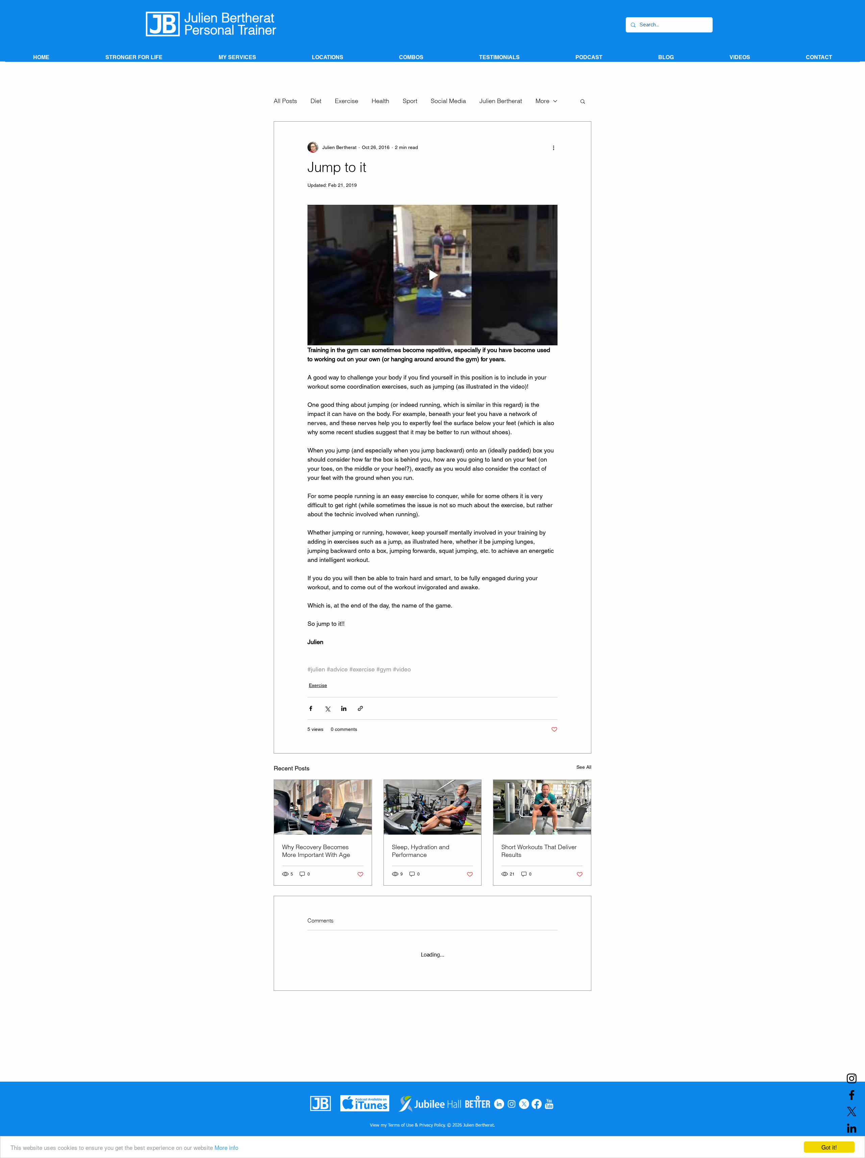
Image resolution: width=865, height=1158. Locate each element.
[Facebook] (537, 1104)
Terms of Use (401, 1125)
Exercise (346, 101)
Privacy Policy (432, 1125)
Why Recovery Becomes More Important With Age (316, 851)
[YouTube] (549, 1104)
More (542, 101)
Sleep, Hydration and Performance (420, 851)
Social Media (448, 101)
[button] (582, 101)
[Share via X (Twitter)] (327, 708)
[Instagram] (511, 1104)
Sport (410, 101)
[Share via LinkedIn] (344, 708)
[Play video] (432, 275)
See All (583, 767)
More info (226, 1147)
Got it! (829, 1147)
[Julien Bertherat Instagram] (851, 1078)
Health (380, 101)
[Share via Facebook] (310, 708)
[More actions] (553, 147)
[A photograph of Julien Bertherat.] (323, 807)
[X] (524, 1104)
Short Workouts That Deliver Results (539, 851)
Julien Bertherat (500, 101)
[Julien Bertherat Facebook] (851, 1095)
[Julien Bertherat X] (851, 1111)
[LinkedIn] (499, 1104)
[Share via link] (360, 708)
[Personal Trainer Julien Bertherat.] (432, 807)
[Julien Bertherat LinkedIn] (851, 1128)
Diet (316, 101)
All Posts (285, 101)
